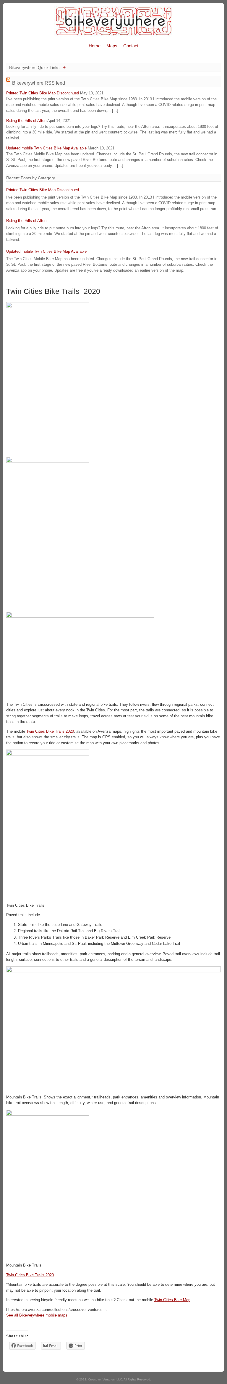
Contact (130, 45)
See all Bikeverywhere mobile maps (36, 1315)
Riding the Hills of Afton (26, 120)
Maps (111, 45)
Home (94, 45)
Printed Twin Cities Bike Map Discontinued (42, 93)
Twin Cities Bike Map (172, 1300)
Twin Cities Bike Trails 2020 (50, 731)
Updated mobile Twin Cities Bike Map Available (46, 148)
